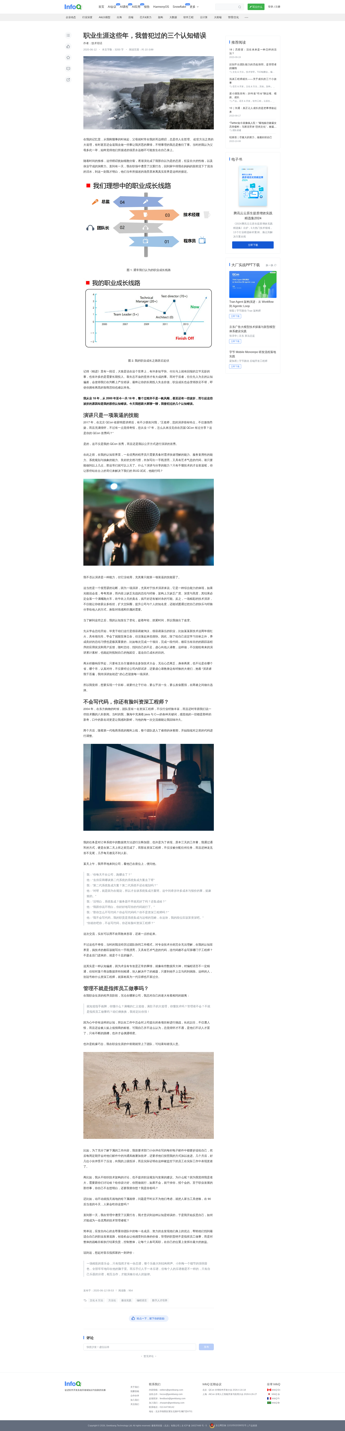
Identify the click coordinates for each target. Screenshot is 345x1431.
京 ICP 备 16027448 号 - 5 (194, 1425)
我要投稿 (134, 1391)
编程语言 (142, 1300)
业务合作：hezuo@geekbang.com (166, 1394)
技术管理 (250, 72)
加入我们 (134, 1400)
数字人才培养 (159, 1300)
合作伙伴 (134, 1395)
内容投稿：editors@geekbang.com (166, 1390)
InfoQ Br (276, 1403)
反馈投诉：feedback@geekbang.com (167, 1398)
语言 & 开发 (238, 86)
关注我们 (134, 1404)
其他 (261, 86)
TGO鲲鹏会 (262, 72)
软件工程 (257, 101)
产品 (235, 101)
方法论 (112, 1300)
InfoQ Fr (276, 1398)
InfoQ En (276, 1390)
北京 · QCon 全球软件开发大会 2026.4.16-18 (224, 1390)
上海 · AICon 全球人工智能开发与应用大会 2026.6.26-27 (230, 1394)
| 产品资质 (252, 1425)
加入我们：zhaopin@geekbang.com (166, 1403)
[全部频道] (246, 17)
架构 (268, 86)
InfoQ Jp (276, 1394)
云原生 (267, 101)
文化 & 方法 (96, 1300)
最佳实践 (126, 1300)
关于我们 (134, 1387)
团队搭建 (237, 130)
